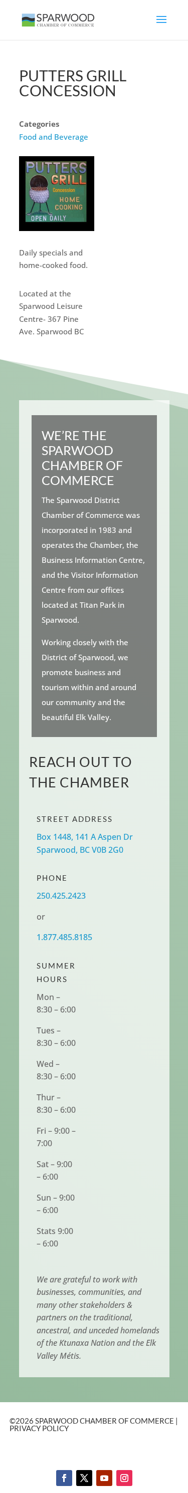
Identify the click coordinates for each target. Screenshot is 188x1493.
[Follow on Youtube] (104, 1478)
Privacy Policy (39, 1428)
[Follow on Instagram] (124, 1478)
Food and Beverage (53, 137)
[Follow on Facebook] (64, 1478)
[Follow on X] (84, 1478)
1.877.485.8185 (64, 937)
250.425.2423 (61, 895)
